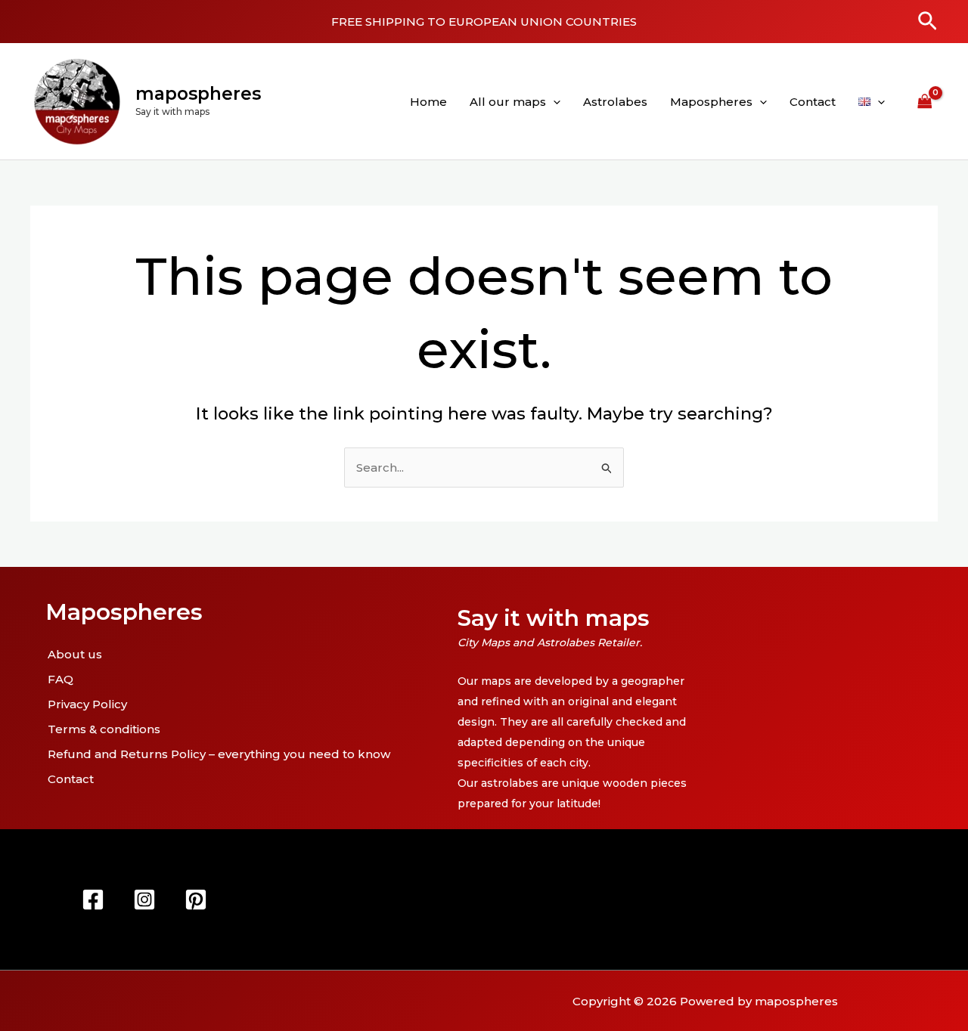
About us (75, 654)
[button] (927, 22)
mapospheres (198, 93)
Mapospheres (711, 101)
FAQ (60, 679)
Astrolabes (615, 101)
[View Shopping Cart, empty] (925, 101)
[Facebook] (93, 899)
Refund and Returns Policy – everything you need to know (219, 754)
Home (428, 101)
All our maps (508, 101)
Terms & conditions (104, 729)
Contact (813, 101)
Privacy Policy (87, 704)
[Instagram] (144, 899)
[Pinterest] (196, 899)
